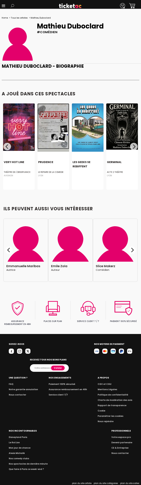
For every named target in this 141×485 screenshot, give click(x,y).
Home (5, 17)
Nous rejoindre (105, 421)
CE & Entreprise (119, 447)
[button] (3, 6)
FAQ (11, 384)
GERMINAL (114, 162)
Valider (58, 367)
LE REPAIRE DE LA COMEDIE (50, 172)
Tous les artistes (19, 17)
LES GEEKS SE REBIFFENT (81, 164)
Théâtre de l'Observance (17, 172)
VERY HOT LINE (14, 162)
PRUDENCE (45, 162)
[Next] (134, 146)
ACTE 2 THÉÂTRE (115, 172)
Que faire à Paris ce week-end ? (26, 469)
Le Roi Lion (14, 442)
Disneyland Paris (18, 437)
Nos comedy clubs (19, 458)
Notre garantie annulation (23, 389)
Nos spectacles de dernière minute (28, 463)
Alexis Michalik (17, 453)
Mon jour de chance (19, 447)
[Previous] (7, 146)
